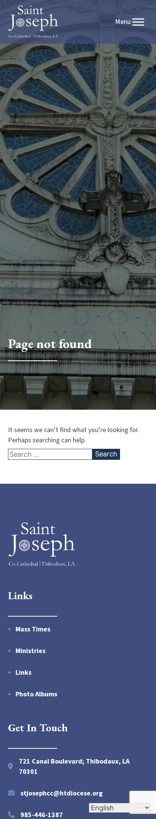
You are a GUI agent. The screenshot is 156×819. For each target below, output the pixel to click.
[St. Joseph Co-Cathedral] (33, 22)
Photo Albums (36, 694)
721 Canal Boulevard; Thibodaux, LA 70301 (74, 766)
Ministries (30, 651)
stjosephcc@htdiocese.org (61, 793)
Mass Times (33, 629)
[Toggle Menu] (138, 21)
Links (23, 672)
